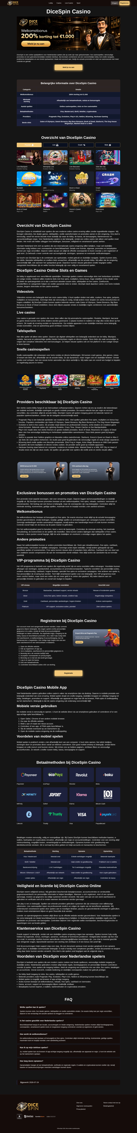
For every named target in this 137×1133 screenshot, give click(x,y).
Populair (28, 145)
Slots (106, 145)
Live (53, 145)
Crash (80, 145)
